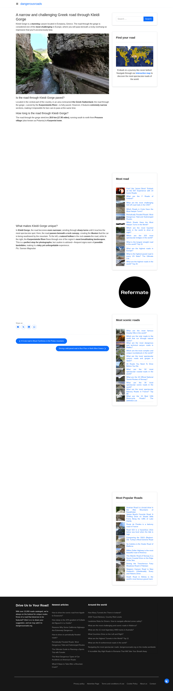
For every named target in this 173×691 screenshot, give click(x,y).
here (30, 620)
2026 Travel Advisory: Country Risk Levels (105, 617)
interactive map (143, 73)
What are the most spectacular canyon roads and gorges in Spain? (139, 358)
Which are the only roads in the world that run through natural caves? (139, 338)
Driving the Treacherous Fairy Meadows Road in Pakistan (139, 565)
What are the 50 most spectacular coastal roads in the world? (139, 371)
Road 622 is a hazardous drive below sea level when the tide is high (139, 532)
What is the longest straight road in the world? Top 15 (139, 243)
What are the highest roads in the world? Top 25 (139, 263)
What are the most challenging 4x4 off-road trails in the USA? (139, 204)
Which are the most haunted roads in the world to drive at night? (139, 230)
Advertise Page (93, 684)
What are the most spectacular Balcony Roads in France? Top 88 (139, 391)
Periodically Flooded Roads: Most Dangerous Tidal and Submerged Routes (139, 217)
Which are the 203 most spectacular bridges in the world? (139, 237)
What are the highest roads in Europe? (139, 249)
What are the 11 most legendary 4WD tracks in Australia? (111, 630)
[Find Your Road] (134, 56)
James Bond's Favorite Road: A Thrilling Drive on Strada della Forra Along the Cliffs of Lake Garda (139, 517)
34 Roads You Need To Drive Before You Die (139, 365)
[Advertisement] (62, 202)
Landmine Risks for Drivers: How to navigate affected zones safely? (115, 621)
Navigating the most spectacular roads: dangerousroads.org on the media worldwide (122, 647)
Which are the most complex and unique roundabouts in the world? (139, 352)
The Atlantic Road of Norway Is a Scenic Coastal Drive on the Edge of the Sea (139, 558)
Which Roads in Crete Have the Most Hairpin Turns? (139, 210)
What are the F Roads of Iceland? (139, 197)
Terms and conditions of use (113, 684)
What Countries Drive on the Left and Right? (105, 634)
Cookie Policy (132, 684)
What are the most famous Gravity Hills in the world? (139, 332)
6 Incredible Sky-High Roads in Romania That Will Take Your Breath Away (117, 651)
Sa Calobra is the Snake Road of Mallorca (139, 545)
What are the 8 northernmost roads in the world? (107, 643)
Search (148, 19)
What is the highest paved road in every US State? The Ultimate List (139, 256)
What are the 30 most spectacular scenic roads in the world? (139, 385)
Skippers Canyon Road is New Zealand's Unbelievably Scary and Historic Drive (139, 571)
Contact (153, 684)
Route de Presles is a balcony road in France (139, 525)
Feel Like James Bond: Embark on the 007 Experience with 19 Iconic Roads (139, 191)
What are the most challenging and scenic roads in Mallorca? (112, 625)
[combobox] (130, 19)
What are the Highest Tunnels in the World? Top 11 (108, 638)
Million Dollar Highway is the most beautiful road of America (139, 551)
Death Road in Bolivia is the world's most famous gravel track (139, 578)
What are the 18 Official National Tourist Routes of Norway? (139, 378)
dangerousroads (31, 3)
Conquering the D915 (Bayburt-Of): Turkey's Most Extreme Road (139, 538)
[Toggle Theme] (166, 681)
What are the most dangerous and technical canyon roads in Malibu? (139, 345)
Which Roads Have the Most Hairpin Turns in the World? (139, 223)
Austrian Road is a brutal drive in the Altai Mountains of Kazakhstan (139, 510)
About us (143, 684)
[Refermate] (134, 292)
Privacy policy (79, 684)
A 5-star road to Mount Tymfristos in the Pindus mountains (42, 341)
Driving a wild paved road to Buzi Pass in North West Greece (81, 348)
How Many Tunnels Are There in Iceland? (104, 613)
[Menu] (18, 4)
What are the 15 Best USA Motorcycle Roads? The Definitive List (139, 398)
